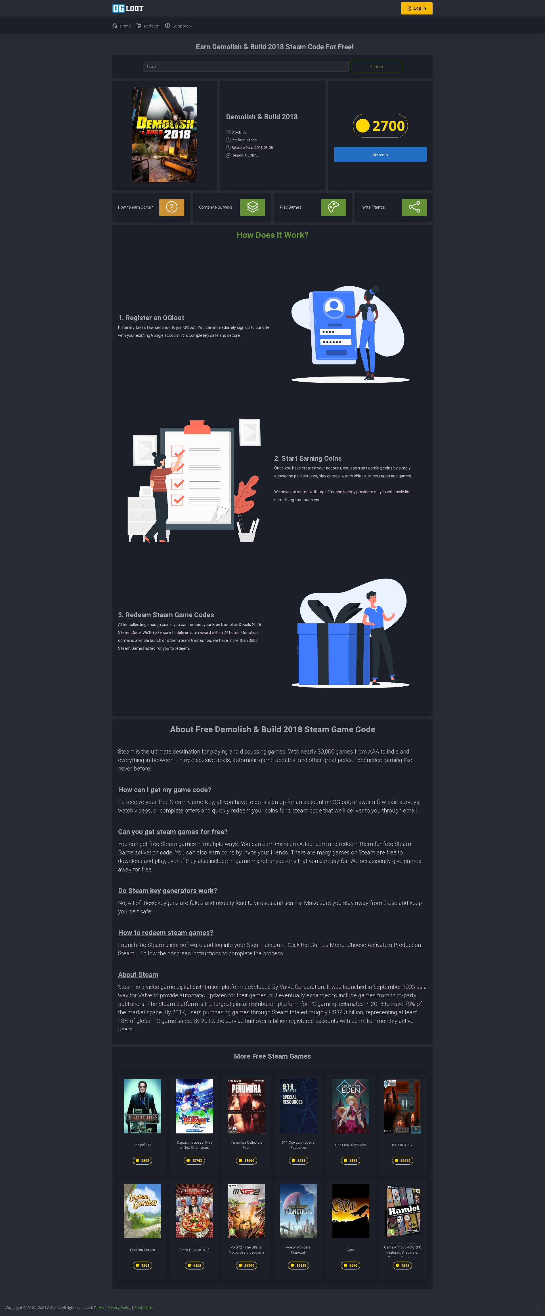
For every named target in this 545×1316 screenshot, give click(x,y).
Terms (99, 1307)
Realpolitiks (142, 1145)
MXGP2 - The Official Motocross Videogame (246, 1249)
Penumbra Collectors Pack (246, 1145)
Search (376, 66)
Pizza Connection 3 (194, 1250)
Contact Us (143, 1307)
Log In (420, 8)
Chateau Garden (142, 1250)
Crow (351, 1250)
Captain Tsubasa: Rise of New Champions (194, 1145)
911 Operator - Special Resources (298, 1145)
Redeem (380, 154)
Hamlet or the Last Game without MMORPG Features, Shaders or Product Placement (402, 1250)
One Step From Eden (350, 1145)
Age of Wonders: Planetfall (298, 1249)
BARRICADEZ (402, 1145)
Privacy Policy (119, 1307)
